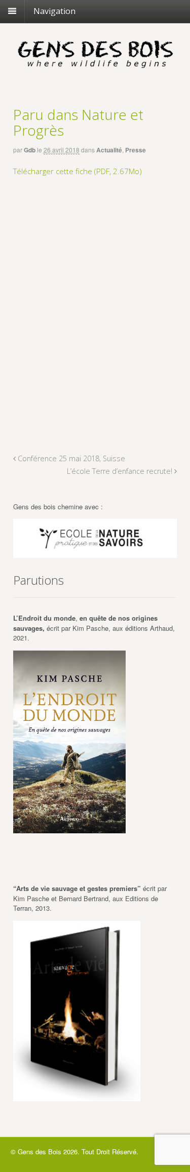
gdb (29, 149)
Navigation (54, 11)
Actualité (109, 149)
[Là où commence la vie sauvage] (95, 70)
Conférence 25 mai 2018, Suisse (70, 458)
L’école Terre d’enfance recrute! (120, 471)
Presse (135, 149)
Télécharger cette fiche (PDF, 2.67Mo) (77, 171)
